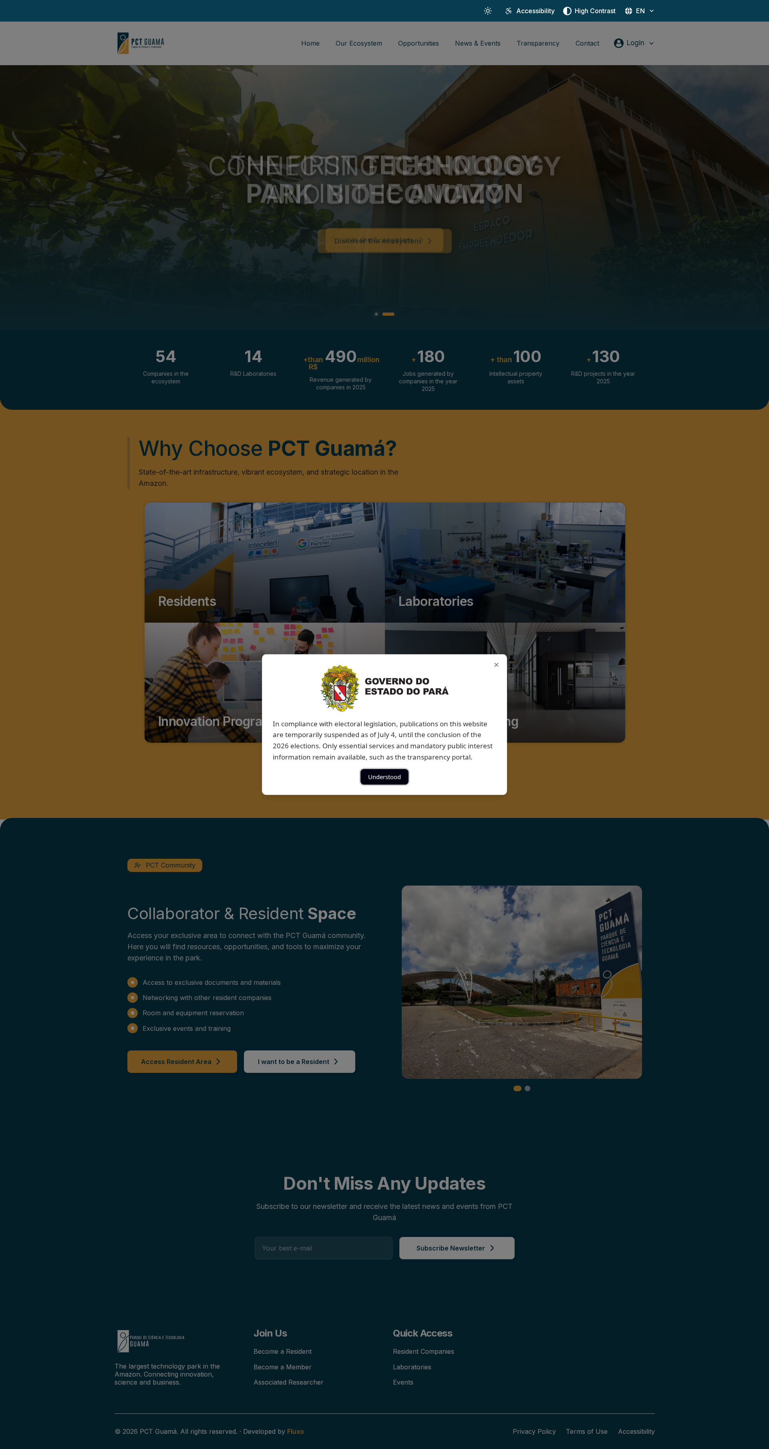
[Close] (496, 664)
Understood (384, 777)
